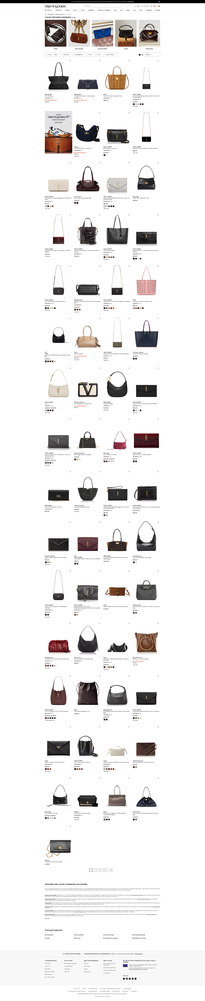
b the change (87, 966)
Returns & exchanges (49, 971)
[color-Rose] (77, 459)
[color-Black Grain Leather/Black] (111, 206)
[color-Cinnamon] (143, 308)
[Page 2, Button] (114, 870)
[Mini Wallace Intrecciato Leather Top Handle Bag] (117, 691)
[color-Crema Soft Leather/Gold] (50, 308)
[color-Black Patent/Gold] (136, 461)
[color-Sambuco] (136, 819)
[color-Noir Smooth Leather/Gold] (48, 410)
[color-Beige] (136, 767)
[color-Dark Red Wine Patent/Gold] (52, 410)
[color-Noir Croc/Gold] (50, 410)
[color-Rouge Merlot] (52, 206)
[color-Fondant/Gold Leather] (52, 665)
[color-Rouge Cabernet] (140, 104)
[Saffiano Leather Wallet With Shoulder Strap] (117, 742)
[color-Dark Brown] (109, 667)
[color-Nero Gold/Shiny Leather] (75, 769)
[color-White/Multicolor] (113, 461)
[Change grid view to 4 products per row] (139, 55)
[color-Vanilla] (136, 562)
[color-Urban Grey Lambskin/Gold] (107, 308)
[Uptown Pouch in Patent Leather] (146, 434)
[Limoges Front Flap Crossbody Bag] (88, 76)
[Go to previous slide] (46, 2)
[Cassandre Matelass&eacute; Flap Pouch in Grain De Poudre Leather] (117, 178)
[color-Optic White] (111, 461)
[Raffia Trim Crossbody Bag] (146, 639)
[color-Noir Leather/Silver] (55, 308)
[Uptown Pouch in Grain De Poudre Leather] (146, 383)
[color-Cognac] (136, 308)
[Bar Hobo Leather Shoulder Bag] (88, 639)
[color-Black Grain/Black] (48, 463)
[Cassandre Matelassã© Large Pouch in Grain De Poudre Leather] (117, 487)
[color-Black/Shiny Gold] (77, 203)
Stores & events (107, 973)
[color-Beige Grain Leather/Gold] (107, 206)
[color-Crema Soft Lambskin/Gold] (107, 155)
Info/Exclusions (139, 954)
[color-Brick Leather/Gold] (109, 257)
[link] (58, 98)
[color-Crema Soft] (138, 104)
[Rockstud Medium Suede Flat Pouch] (146, 742)
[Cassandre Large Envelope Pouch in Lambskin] (146, 691)
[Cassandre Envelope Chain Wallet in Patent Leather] (58, 230)
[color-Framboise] (104, 461)
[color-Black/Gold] (77, 309)
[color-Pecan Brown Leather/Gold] (48, 718)
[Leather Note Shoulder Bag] (88, 793)
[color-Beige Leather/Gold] (107, 257)
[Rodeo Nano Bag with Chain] (146, 178)
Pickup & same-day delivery (109, 970)
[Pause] (159, 2)
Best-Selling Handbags (138, 934)
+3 (56, 718)
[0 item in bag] (159, 6)
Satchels (47, 938)
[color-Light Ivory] (79, 459)
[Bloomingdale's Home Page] (55, 6)
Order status (67, 969)
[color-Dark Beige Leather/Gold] (107, 515)
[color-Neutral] (104, 769)
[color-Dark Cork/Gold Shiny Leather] (77, 769)
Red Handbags (49, 934)
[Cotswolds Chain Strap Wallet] (58, 841)
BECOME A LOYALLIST (87, 1)
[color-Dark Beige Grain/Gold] (52, 463)
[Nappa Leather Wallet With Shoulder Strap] (117, 586)
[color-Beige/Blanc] (140, 308)
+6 (115, 667)
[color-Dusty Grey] (138, 718)
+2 (115, 308)
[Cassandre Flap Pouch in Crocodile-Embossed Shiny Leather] (146, 487)
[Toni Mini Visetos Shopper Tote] (117, 76)
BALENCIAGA (149, 48)
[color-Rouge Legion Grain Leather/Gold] (46, 718)
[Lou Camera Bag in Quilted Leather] (58, 281)
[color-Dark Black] (50, 718)
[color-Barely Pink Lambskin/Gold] (113, 308)
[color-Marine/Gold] (134, 819)
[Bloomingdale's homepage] (46, 14)
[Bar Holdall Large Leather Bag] (88, 178)
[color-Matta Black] (52, 361)
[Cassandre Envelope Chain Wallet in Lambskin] (117, 281)
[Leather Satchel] (88, 333)
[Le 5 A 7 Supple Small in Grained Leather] (58, 691)
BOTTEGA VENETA (102, 48)
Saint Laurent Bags (108, 934)
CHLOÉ (126, 48)
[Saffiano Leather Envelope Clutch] (58, 742)
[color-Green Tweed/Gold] (136, 613)
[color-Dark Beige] (136, 104)
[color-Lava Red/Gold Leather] (46, 665)
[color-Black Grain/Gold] (50, 463)
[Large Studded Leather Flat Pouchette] (58, 537)
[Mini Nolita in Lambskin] (117, 128)
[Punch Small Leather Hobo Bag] (146, 537)
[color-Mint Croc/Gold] (140, 258)
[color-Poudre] (48, 562)
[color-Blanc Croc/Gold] (138, 258)
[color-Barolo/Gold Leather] (50, 665)
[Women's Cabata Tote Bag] (146, 333)
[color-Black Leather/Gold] (104, 257)
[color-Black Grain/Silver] (46, 463)
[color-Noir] (143, 104)
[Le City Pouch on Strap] (117, 434)
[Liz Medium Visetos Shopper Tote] (146, 281)
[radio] (134, 104)
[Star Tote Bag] (58, 76)
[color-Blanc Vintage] (46, 206)
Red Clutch (77, 938)
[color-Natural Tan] (109, 308)
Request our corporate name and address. (117, 993)
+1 (56, 665)
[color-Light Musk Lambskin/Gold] (136, 718)
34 (111, 870)
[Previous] (46, 75)
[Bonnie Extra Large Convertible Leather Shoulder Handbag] (117, 793)
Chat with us (48, 963)
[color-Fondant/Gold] (107, 719)
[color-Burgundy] (48, 361)
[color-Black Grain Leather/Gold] (109, 206)
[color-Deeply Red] (111, 308)
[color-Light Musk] (55, 718)
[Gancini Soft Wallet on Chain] (58, 487)
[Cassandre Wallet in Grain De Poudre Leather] (88, 537)
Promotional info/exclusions (135, 969)
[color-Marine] (134, 358)
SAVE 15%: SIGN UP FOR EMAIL (73, 954)
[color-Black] (48, 206)
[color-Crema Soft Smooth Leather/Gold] (46, 410)
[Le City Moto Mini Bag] (58, 793)
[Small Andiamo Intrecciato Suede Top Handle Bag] (146, 586)
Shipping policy (48, 974)
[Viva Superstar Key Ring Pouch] (88, 383)
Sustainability (87, 971)
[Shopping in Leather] (117, 230)
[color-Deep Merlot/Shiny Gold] (75, 203)
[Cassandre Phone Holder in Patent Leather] (146, 128)
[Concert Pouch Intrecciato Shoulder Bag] (58, 639)
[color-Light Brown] (111, 667)
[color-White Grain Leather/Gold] (104, 206)
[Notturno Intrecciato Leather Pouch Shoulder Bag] (88, 281)
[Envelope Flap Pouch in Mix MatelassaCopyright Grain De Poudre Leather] (88, 586)
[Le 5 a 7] (58, 383)
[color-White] (107, 667)
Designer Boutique (59, 14)
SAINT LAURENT (79, 48)
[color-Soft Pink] (134, 308)
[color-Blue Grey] (50, 818)
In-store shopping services (109, 967)
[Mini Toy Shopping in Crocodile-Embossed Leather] (88, 230)
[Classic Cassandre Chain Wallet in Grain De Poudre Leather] (58, 434)
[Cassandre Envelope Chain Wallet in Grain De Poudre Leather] (146, 76)
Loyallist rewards (68, 966)
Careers (86, 969)
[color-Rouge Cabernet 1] (75, 563)
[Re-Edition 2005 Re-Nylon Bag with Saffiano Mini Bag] (117, 639)
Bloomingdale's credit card (70, 963)
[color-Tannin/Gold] (79, 309)
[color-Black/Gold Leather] (48, 665)
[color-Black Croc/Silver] (136, 258)
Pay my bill (66, 971)
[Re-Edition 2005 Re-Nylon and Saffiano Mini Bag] (58, 333)
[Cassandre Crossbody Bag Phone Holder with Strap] (58, 178)
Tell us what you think (50, 977)
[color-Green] (107, 819)
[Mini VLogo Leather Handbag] (88, 434)
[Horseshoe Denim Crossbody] (88, 128)
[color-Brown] (50, 361)
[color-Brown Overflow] (50, 769)
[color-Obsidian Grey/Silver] (134, 613)
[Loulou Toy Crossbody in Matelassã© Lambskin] (58, 586)
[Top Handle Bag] (117, 383)
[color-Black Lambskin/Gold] (104, 155)
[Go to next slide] (157, 2)
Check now (145, 969)
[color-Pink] (55, 361)
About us (86, 963)
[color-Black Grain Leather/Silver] (113, 206)
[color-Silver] (109, 461)
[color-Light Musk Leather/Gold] (113, 257)
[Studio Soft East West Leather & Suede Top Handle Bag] (117, 537)
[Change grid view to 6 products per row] (142, 55)
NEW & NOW (51, 14)
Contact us (47, 966)
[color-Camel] (55, 818)
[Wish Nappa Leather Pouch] (88, 691)
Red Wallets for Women (139, 938)
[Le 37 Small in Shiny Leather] (88, 742)
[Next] (70, 75)
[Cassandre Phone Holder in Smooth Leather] (117, 333)
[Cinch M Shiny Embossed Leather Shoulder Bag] (146, 793)
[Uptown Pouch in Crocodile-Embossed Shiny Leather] (146, 230)
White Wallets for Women (110, 938)
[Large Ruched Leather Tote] (88, 487)
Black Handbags (78, 934)
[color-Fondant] (75, 309)
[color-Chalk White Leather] (55, 665)
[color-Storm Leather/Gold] (111, 257)
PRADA (55, 48)
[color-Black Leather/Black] (48, 308)
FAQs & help (47, 969)
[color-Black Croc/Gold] (134, 258)
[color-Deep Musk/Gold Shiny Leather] (79, 769)
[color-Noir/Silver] (134, 104)
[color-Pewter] (104, 819)
